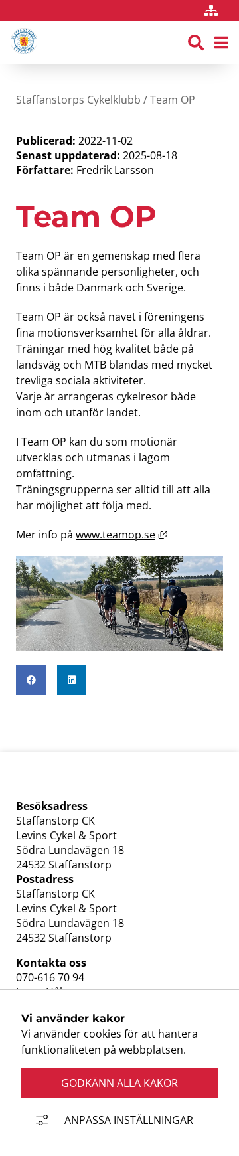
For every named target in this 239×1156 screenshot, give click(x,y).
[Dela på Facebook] (31, 680)
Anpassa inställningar (128, 1120)
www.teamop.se (121, 534)
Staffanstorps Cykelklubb (78, 99)
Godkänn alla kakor (119, 1083)
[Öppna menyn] (221, 43)
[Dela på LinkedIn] (71, 680)
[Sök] (196, 43)
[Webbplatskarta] (211, 10)
